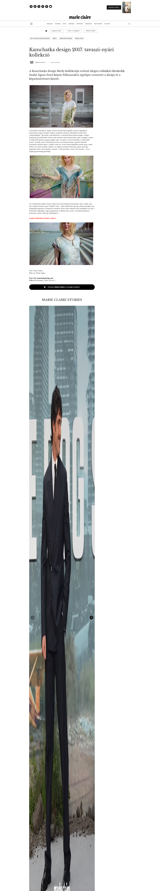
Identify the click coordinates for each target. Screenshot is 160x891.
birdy (55, 38)
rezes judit (79, 38)
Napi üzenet (98, 23)
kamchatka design (66, 38)
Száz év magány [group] (74, 31)
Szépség (71, 23)
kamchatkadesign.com (45, 278)
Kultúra (107, 23)
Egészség (88, 23)
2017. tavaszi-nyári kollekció (40, 38)
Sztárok (58, 23)
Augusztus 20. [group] (57, 31)
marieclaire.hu (40, 62)
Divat (64, 23)
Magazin (50, 23)
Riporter (80, 23)
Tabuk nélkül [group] (90, 31)
